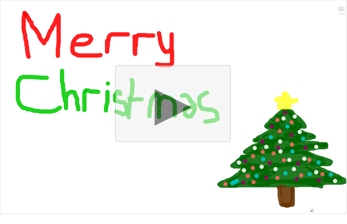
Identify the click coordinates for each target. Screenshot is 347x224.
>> (341, 8)
